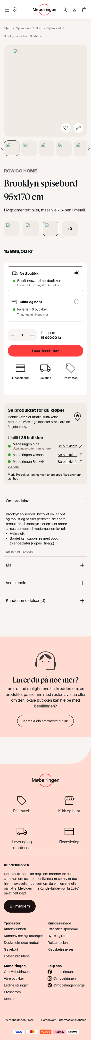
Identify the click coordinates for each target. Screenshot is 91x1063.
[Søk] (65, 10)
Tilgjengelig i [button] (32, 315)
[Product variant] (11, 228)
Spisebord (54, 28)
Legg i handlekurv (45, 351)
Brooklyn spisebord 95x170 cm (24, 36)
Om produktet (18, 501)
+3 (70, 228)
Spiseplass (23, 28)
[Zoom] (78, 128)
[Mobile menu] (7, 10)
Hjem (7, 28)
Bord (39, 28)
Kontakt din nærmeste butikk (45, 721)
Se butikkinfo (67, 446)
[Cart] (84, 10)
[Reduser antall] (13, 335)
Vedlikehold (16, 582)
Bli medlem (20, 906)
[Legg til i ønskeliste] (66, 128)
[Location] (14, 10)
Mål (9, 565)
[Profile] (74, 10)
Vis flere (13, 467)
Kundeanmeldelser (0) (25, 600)
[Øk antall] (32, 335)
